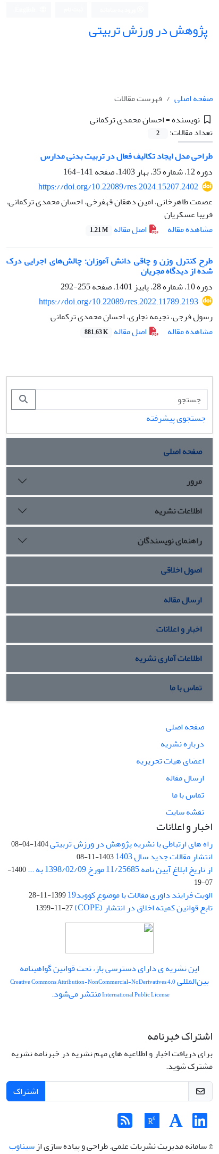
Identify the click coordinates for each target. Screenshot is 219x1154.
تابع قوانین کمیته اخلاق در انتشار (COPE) (143, 908)
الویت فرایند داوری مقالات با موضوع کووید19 (140, 895)
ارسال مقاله (183, 600)
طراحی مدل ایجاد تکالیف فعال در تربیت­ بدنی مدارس (126, 156)
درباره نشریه (182, 744)
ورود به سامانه (118, 10)
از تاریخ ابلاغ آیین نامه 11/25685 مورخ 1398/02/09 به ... (120, 869)
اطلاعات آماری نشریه (168, 658)
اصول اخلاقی (181, 570)
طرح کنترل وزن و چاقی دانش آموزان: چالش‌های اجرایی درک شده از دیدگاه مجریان (109, 266)
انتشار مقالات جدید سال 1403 (164, 857)
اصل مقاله (119, 229)
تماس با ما (186, 687)
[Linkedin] (200, 1124)
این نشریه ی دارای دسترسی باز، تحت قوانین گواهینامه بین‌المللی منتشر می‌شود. (109, 981)
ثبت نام (73, 9)
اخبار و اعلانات (179, 629)
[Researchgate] (152, 1124)
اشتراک (25, 1091)
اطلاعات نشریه (178, 511)
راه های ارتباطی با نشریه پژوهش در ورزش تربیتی (131, 844)
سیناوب (22, 1146)
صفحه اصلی (193, 98)
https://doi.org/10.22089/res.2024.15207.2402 (118, 187)
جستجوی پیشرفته (176, 418)
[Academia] (176, 1124)
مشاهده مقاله (190, 229)
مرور (194, 481)
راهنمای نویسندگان (170, 541)
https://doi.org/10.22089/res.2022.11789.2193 (118, 302)
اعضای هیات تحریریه (170, 761)
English (26, 10)
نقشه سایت (185, 812)
